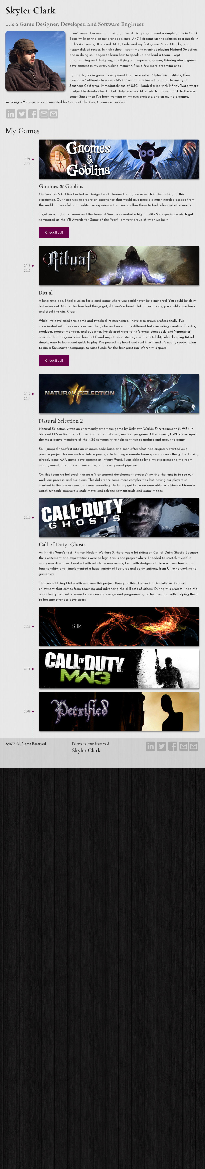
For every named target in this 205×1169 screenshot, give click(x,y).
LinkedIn (10, 114)
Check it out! (54, 232)
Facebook (33, 114)
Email (44, 114)
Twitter (21, 114)
